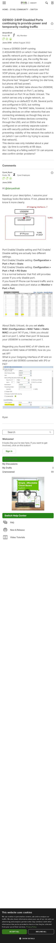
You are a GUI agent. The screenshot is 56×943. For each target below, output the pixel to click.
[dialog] (28, 925)
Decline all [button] (41, 932)
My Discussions (9, 464)
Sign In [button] (9, 451)
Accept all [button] (14, 932)
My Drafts (28, 467)
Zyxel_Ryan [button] (7, 172)
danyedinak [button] (7, 33)
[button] (52, 24)
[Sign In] (52, 3)
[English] (28, 3)
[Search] (46, 3)
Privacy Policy (31, 927)
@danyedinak (12, 188)
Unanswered (28, 471)
